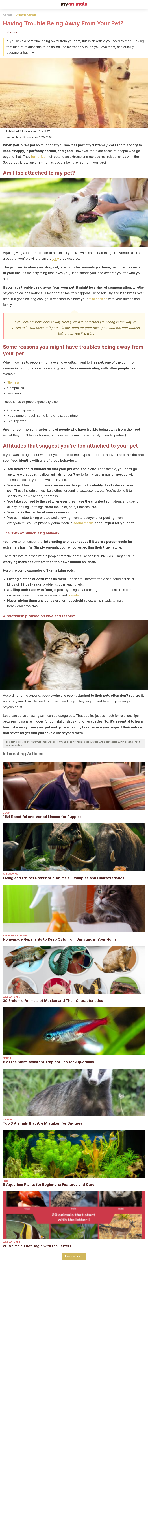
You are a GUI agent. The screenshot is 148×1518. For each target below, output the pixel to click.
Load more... (74, 1256)
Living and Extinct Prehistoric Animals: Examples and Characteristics (63, 878)
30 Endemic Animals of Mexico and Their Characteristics (53, 1000)
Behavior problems (15, 935)
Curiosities (10, 874)
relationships (97, 299)
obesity (73, 595)
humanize (38, 157)
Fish (5, 1180)
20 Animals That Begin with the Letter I (37, 1246)
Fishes (7, 1058)
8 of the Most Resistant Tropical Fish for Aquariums (48, 1062)
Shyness (13, 382)
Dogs (6, 812)
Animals (7, 14)
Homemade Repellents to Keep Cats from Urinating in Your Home (60, 939)
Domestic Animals (26, 14)
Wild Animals (11, 996)
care (55, 258)
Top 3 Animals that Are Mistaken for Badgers (42, 1123)
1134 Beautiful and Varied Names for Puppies (42, 817)
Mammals (9, 1119)
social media (83, 523)
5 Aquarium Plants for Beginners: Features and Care (48, 1184)
